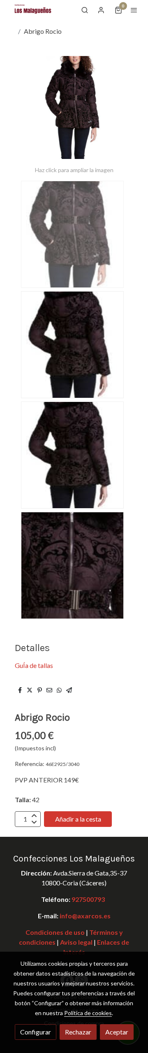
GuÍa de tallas (34, 665)
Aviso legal (75, 942)
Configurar (35, 1032)
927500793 (88, 899)
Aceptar (116, 1032)
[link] (33, 10)
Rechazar (78, 1032)
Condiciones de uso (55, 932)
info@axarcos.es (85, 916)
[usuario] (101, 10)
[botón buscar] (84, 10)
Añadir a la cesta (78, 819)
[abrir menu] (134, 10)
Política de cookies (88, 1012)
